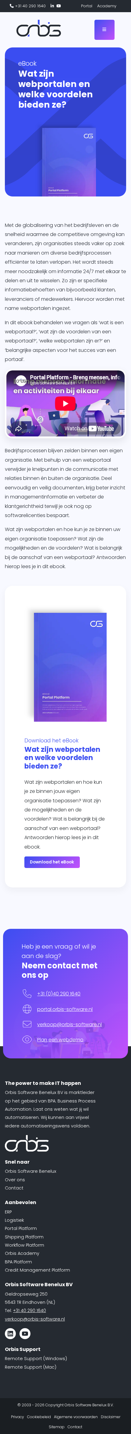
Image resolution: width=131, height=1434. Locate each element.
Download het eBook (52, 862)
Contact (14, 1188)
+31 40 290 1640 (30, 6)
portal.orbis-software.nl (65, 1009)
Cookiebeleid (39, 1416)
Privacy (17, 1416)
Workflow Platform (24, 1245)
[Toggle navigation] (104, 30)
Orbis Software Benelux (30, 1171)
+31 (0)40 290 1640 (58, 993)
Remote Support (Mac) (30, 1367)
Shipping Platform (24, 1237)
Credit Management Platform (37, 1270)
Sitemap (57, 1426)
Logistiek (14, 1220)
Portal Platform (21, 1228)
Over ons (15, 1180)
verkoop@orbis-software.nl (69, 1024)
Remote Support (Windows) (36, 1359)
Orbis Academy (22, 1253)
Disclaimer (110, 1416)
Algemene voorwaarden (76, 1416)
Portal (86, 6)
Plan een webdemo (60, 1039)
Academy (106, 6)
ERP (8, 1212)
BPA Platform (18, 1262)
